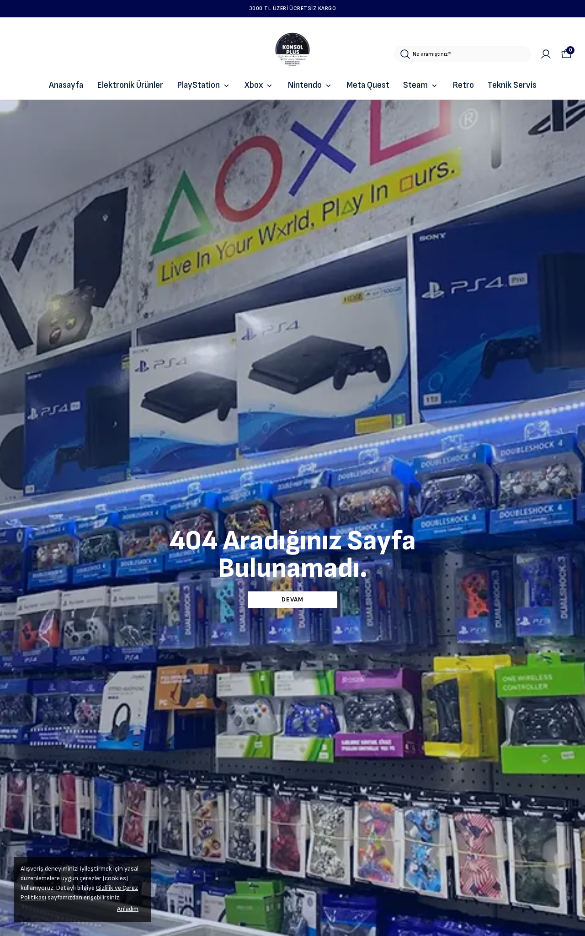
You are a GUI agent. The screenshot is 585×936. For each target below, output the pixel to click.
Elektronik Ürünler (130, 85)
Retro (463, 85)
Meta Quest (367, 85)
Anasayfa (66, 85)
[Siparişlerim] (546, 54)
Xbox (254, 85)
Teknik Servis (512, 85)
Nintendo (304, 85)
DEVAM (292, 599)
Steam (415, 85)
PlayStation (198, 85)
